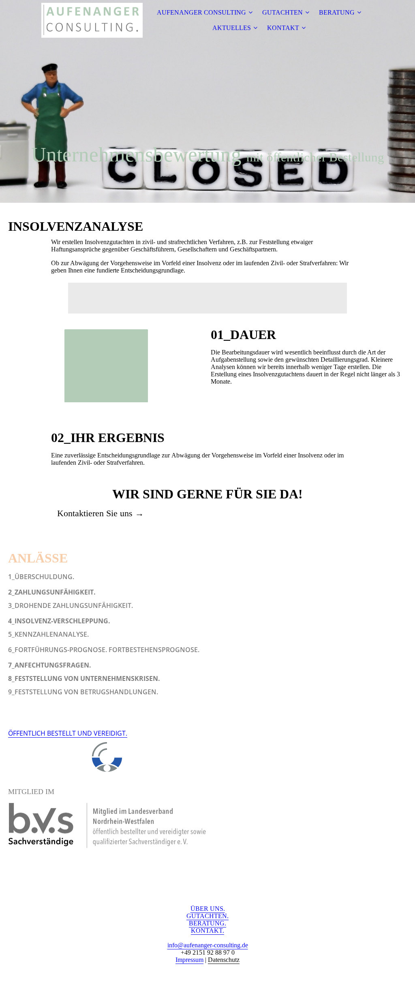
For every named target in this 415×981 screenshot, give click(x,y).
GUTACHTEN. (207, 915)
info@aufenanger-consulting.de (207, 945)
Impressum (189, 959)
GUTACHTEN (282, 12)
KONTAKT (283, 27)
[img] (92, 20)
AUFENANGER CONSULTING (201, 12)
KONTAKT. (207, 930)
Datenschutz (224, 959)
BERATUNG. (207, 923)
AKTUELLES (231, 27)
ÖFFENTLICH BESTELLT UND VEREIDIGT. (67, 733)
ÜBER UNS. (207, 908)
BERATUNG (337, 12)
